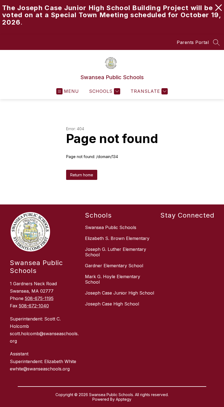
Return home (81, 175)
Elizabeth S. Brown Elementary (117, 238)
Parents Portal (193, 42)
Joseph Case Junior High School (119, 293)
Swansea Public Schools (110, 227)
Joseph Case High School (112, 304)
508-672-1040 (34, 305)
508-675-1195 (39, 298)
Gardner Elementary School (114, 265)
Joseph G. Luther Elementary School (115, 251)
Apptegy (123, 399)
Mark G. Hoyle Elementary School (112, 279)
